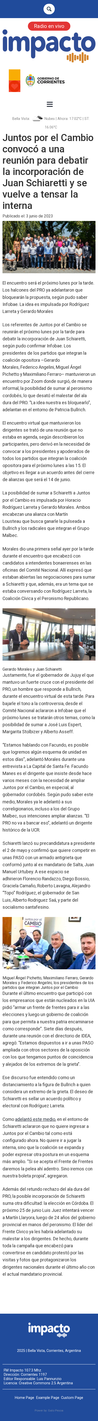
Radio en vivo (49, 26)
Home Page (24, 1398)
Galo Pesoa (55, 1410)
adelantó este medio (35, 1119)
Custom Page (72, 1398)
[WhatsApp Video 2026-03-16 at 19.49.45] (49, 80)
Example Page (47, 1398)
